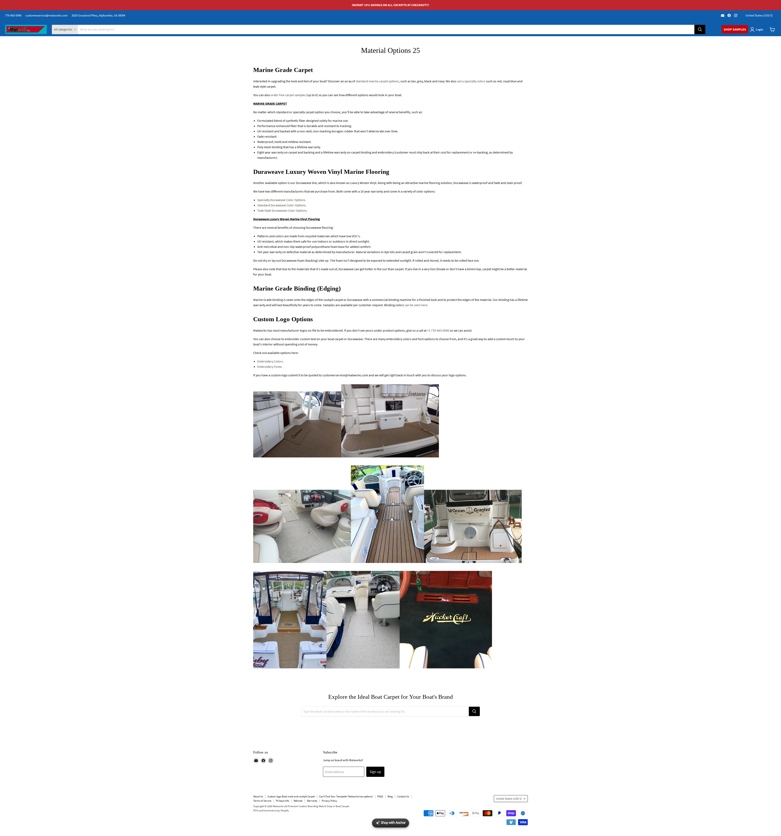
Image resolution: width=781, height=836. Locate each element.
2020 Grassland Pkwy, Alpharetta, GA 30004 (98, 15)
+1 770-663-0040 (438, 330)
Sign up (375, 771)
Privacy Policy (329, 800)
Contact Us (403, 796)
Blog (390, 796)
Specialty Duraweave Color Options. (281, 200)
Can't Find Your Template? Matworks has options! (346, 796)
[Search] (699, 29)
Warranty (312, 800)
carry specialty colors (470, 81)
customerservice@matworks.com (46, 15)
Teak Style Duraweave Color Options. (282, 210)
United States (759, 15)
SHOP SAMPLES (735, 29)
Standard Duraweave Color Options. (282, 205)
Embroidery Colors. (270, 361)
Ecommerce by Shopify (276, 810)
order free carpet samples (288, 95)
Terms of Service (262, 800)
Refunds (298, 800)
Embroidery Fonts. (270, 367)
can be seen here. (416, 305)
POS (255, 810)
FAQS (380, 796)
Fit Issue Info (282, 800)
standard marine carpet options (377, 81)
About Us (258, 796)
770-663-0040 (13, 15)
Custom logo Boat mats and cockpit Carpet (291, 796)
